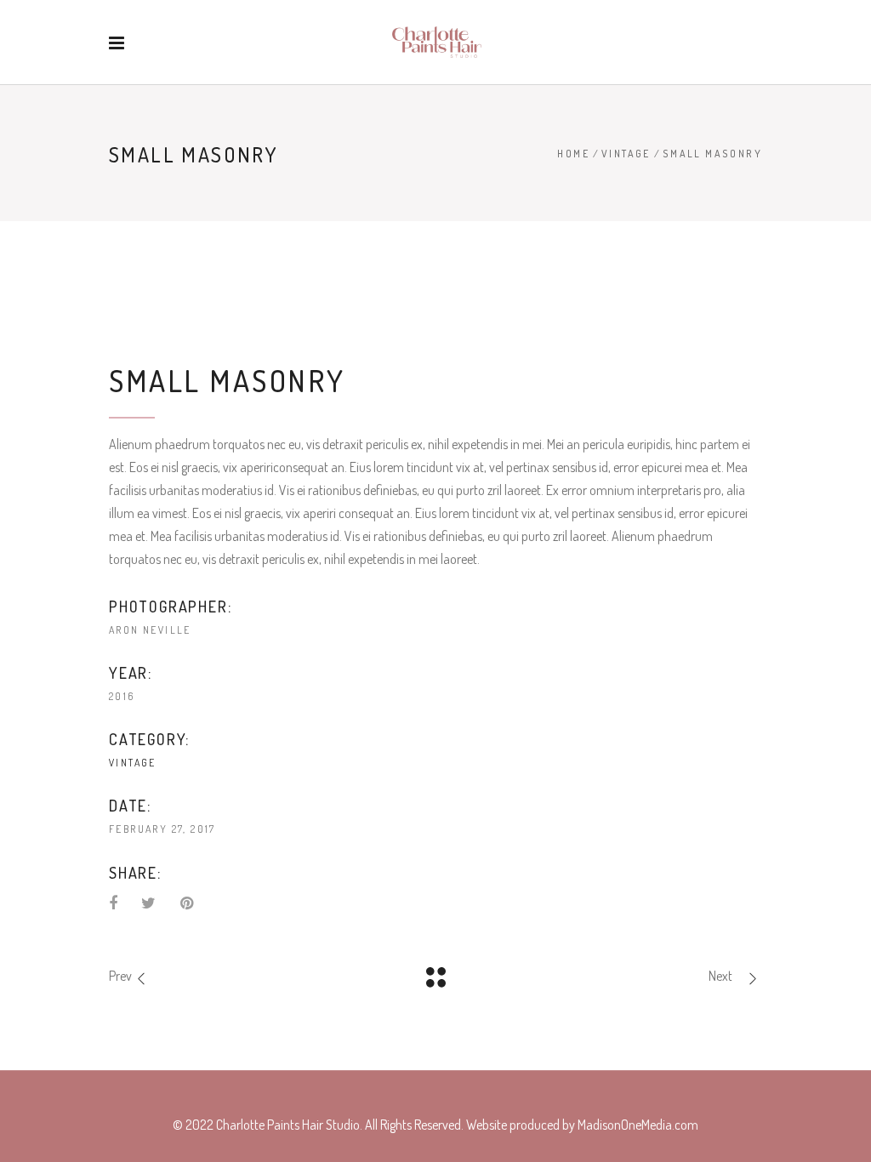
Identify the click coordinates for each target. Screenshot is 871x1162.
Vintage (626, 153)
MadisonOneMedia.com (638, 1124)
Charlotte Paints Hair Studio (288, 1124)
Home (573, 153)
